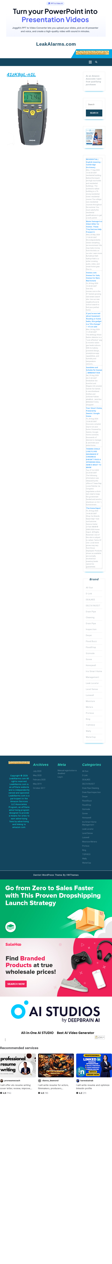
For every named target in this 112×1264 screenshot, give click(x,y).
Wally (88, 731)
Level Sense (92, 689)
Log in (60, 777)
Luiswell (90, 695)
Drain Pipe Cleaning (90, 788)
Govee (89, 659)
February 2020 (39, 780)
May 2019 (37, 784)
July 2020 (37, 771)
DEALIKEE (90, 600)
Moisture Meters (89, 842)
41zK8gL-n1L (21, 74)
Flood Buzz (91, 641)
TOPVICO (90, 725)
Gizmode (90, 653)
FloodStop (91, 647)
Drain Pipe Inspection (91, 792)
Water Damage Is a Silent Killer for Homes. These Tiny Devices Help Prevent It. (94, 226)
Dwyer (89, 635)
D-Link (89, 594)
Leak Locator (92, 683)
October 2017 (39, 788)
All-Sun (89, 588)
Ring (88, 719)
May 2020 (37, 775)
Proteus (90, 713)
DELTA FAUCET (93, 606)
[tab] (89, 62)
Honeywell (91, 665)
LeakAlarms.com (56, 44)
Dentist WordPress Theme (47, 875)
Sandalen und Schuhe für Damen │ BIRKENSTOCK (94, 370)
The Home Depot (93, 508)
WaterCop (91, 737)
